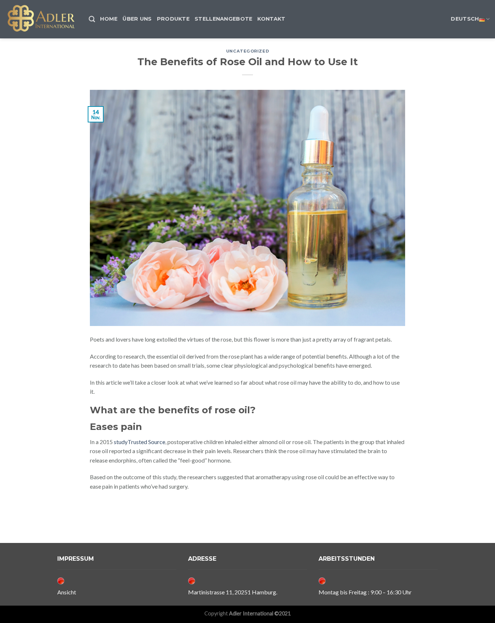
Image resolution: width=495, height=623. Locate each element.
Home (108, 19)
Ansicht (66, 592)
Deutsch (465, 19)
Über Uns (136, 19)
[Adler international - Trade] (41, 19)
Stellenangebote (223, 19)
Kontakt (271, 19)
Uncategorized (247, 51)
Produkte (173, 19)
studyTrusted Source (139, 441)
